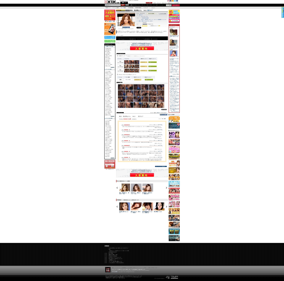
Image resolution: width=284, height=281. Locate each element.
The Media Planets (172, 277)
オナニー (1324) (108, 75)
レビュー (153, 7)
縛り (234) (107, 85)
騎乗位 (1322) (108, 114)
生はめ (145, 21)
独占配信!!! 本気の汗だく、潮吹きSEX (147, 193)
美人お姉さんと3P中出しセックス (115, 258)
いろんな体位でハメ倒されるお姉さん (116, 262)
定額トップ (124, 3)
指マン (151, 21)
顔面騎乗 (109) (108, 80)
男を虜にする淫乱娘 (113, 256)
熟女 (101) (107, 156)
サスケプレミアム (144, 16)
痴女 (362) (107, 61)
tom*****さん (160, 151)
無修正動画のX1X (112, 2)
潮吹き (142, 21)
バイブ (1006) (108, 90)
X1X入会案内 (109, 16)
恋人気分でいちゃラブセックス (115, 257)
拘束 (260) (107, 121)
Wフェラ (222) (108, 110)
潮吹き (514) (107, 83)
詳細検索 (124, 267)
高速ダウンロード (152, 62)
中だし (148, 21)
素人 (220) (107, 145)
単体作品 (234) (108, 150)
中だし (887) (107, 113)
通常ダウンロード (143, 62)
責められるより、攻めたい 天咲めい (136, 212)
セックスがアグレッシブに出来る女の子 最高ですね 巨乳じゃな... (174, 85)
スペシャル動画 (115, 7)
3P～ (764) (107, 100)
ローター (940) (108, 98)
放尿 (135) (107, 94)
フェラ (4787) (108, 93)
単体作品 (146, 19)
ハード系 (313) (108, 136)
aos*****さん (160, 145)
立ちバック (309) (108, 103)
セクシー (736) (108, 146)
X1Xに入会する (142, 48)
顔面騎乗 (159, 19)
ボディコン (151, 19)
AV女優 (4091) (108, 48)
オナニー (155, 19)
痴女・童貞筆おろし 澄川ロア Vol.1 (124, 193)
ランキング (146, 7)
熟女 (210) (107, 57)
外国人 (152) (107, 65)
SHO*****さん (160, 140)
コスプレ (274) (108, 142)
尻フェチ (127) (108, 143)
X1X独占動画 (130, 7)
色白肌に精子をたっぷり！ (123, 212)
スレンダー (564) (108, 64)
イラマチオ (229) (108, 107)
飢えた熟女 (111, 253)
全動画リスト (108, 7)
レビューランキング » (175, 111)
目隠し (140, 21)
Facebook (177, 1)
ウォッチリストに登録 (163, 13)
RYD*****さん (160, 134)
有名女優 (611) (108, 50)
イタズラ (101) (108, 133)
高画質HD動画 (138, 7)
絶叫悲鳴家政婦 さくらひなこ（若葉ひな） (147, 212)
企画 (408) (107, 137)
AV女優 (143, 18)
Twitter (175, 1)
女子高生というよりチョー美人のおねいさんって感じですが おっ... (174, 89)
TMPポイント (126, 28)
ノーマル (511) (108, 127)
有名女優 (146, 18)
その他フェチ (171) (109, 149)
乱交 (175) (107, 153)
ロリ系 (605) (107, 52)
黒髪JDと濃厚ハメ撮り (113, 254)
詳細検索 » (113, 67)
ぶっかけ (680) (108, 130)
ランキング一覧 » (176, 74)
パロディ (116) (108, 129)
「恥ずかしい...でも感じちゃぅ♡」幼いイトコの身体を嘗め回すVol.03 (174, 47)
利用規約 (153, 267)
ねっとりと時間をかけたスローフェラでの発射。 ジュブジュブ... (174, 102)
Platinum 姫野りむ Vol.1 (175, 65)
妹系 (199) (107, 54)
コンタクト (170, 1)
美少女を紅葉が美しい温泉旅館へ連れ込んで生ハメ (174, 36)
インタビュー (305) (109, 74)
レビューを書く (126, 27)
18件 (159, 25)
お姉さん (142, 19)
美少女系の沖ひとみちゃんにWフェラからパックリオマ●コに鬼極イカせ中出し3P (174, 62)
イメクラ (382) (108, 120)
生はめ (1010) (108, 109)
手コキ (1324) (108, 87)
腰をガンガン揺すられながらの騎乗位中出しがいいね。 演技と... (174, 109)
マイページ (149, 3)
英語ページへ (168, 1)
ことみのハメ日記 (174, 70)
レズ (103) (107, 155)
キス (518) (107, 104)
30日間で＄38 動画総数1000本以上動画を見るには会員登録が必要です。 (142, 44)
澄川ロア (150, 10)
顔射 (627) (107, 78)
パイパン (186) (108, 152)
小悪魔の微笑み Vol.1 (174, 69)
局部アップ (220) (108, 139)
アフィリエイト (140, 267)
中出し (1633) (108, 126)
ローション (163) (108, 97)
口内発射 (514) (108, 106)
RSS (173, 1)
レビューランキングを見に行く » (160, 166)
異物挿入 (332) (108, 72)
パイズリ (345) (108, 91)
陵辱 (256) (107, 131)
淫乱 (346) (107, 134)
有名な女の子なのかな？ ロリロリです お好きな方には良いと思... (175, 95)
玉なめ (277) (107, 101)
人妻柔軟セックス (112, 260)
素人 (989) (107, 51)
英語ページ (157, 267)
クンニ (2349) (108, 81)
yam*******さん (159, 129)
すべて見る (164, 109)
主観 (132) (107, 124)
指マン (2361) (108, 96)
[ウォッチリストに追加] (121, 190)
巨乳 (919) (107, 60)
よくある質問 (129, 267)
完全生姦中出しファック (174, 56)
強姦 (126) (107, 123)
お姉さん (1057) (108, 55)
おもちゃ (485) (108, 77)
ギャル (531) (107, 58)
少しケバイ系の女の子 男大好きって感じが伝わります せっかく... (174, 82)
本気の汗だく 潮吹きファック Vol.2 (136, 193)
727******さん (160, 157)
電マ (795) (107, 88)
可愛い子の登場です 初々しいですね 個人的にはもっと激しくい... (174, 92)
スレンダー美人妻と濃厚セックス (115, 261)
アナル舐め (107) (108, 112)
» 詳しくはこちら (122, 277)
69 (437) (107, 84)
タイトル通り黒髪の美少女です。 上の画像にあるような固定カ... (174, 99)
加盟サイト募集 (147, 267)
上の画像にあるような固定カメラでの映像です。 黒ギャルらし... (174, 105)
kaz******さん (160, 124)
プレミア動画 (123, 7)
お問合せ (134, 267)
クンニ (163, 19)
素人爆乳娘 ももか (158, 211)
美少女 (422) (107, 63)
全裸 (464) (107, 147)
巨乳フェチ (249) (108, 140)
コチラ (113, 169)
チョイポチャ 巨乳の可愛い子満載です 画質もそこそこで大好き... (174, 79)
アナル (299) (107, 71)
